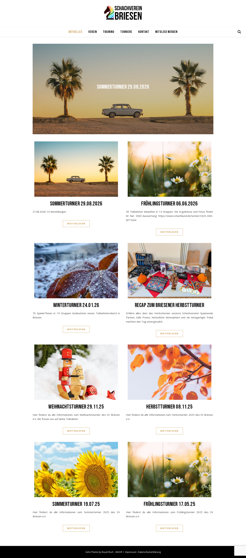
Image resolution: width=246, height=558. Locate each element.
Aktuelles (75, 32)
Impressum (131, 551)
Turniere (126, 32)
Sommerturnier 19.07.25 (76, 504)
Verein (92, 32)
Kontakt (143, 32)
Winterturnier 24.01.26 (76, 305)
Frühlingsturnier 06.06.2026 (169, 203)
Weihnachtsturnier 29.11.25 (76, 406)
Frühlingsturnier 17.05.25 (169, 504)
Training (108, 32)
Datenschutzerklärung (149, 551)
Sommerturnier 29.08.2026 (123, 86)
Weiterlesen (76, 223)
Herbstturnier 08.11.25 (169, 406)
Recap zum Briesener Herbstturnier (169, 305)
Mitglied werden (166, 32)
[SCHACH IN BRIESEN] (123, 12)
